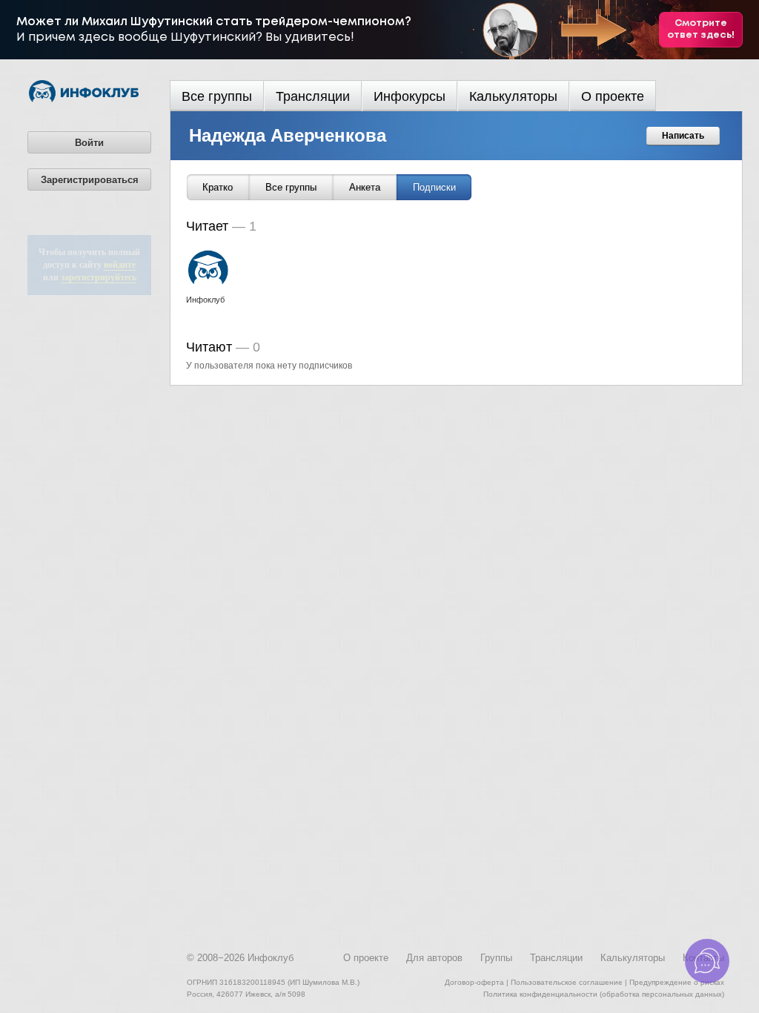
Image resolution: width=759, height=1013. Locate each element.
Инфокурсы (409, 96)
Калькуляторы (513, 96)
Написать (683, 136)
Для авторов (434, 957)
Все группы (217, 96)
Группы (496, 957)
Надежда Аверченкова (287, 135)
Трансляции (313, 96)
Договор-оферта (474, 982)
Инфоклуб (271, 957)
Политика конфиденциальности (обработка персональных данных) (603, 994)
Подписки (434, 187)
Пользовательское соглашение (567, 982)
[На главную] (84, 99)
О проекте (612, 96)
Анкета (364, 187)
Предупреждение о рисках (676, 982)
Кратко (217, 187)
